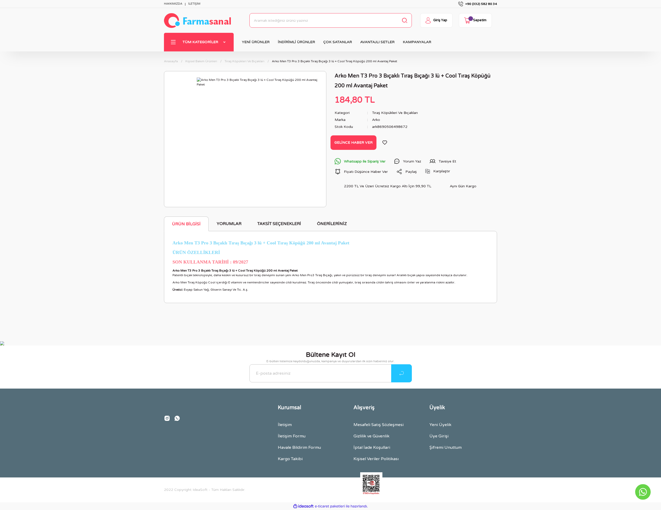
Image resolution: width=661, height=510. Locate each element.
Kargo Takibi (290, 458)
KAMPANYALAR (417, 42)
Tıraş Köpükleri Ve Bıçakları (395, 113)
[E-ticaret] (330, 506)
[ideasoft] (303, 506)
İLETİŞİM (194, 3)
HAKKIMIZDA (173, 3)
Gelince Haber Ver (353, 142)
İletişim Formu (291, 436)
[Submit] (401, 373)
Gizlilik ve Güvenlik (371, 436)
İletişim (285, 424)
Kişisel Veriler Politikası (376, 458)
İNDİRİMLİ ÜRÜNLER (296, 42)
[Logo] (197, 20)
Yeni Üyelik (440, 424)
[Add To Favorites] (385, 142)
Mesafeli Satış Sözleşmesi (378, 424)
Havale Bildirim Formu (299, 447)
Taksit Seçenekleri (279, 223)
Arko (376, 120)
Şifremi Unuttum (445, 447)
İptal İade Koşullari (371, 447)
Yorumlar (229, 223)
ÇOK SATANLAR (337, 42)
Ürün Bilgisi (186, 224)
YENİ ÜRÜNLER (256, 42)
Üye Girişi (438, 436)
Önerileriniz (332, 223)
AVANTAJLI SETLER (377, 42)
